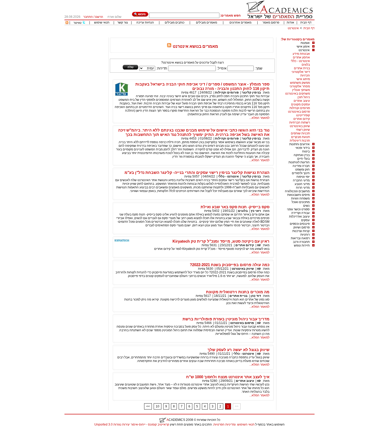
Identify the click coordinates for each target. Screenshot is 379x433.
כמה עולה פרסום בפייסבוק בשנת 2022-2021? (229, 264)
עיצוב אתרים (302, 101)
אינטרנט (293, 28)
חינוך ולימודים (301, 173)
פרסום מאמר (270, 22)
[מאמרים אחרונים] (66, 23)
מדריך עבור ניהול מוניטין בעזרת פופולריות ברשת (226, 319)
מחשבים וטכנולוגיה (297, 191)
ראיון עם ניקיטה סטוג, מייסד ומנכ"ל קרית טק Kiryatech (220, 241)
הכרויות (305, 75)
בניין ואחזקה (302, 155)
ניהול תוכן (304, 97)
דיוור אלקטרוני (301, 72)
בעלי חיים (303, 158)
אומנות (305, 43)
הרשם (99, 17)
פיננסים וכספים (300, 224)
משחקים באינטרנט (297, 93)
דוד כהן (256, 296)
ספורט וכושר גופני (298, 209)
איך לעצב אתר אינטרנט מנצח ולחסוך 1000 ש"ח (227, 377)
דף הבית (305, 22)
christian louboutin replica (20, 431)
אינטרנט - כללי (300, 61)
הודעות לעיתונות (299, 162)
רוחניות (305, 234)
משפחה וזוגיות (300, 198)
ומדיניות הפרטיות (224, 424)
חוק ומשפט (302, 169)
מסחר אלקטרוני (300, 86)
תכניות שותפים (300, 133)
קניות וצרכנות (301, 231)
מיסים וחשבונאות (298, 195)
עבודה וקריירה (300, 213)
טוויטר (77, 23)
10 (157, 406)
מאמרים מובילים (206, 22)
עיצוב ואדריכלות (299, 216)
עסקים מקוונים (300, 104)
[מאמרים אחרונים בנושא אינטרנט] (169, 46)
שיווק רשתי (303, 130)
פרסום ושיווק (301, 227)
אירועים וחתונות (299, 144)
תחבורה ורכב (301, 242)
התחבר (88, 17)
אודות (290, 22)
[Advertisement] (221, 35)
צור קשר (122, 22)
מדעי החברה (301, 180)
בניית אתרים (302, 68)
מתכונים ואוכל (301, 202)
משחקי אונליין (301, 90)
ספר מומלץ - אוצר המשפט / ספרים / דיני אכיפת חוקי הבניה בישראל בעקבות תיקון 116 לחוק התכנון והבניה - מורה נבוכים (202, 86)
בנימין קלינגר (251, 92)
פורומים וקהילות (300, 108)
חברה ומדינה (301, 166)
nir (259, 245)
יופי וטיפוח (303, 177)
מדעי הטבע (302, 184)
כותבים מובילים (174, 22)
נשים (306, 205)
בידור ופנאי (302, 148)
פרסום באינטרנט (299, 111)
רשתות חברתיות (299, 122)
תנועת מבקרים (300, 137)
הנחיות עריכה (145, 22)
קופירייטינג (303, 115)
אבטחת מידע (301, 54)
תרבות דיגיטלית (300, 140)
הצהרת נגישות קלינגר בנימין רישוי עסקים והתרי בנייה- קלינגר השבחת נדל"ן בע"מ (197, 172)
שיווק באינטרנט (300, 126)
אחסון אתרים (301, 57)
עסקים (305, 220)
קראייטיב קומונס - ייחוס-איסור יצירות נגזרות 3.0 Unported (131, 424)
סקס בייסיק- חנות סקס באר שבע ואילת (235, 207)
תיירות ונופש (302, 245)
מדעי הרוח (303, 187)
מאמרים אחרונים (240, 22)
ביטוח (306, 151)
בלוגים (306, 64)
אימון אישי (303, 46)
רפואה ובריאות (300, 238)
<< (148, 406)
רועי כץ (256, 211)
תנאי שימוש (101, 22)
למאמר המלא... (259, 118)
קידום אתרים (301, 119)
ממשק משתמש (300, 82)
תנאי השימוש (245, 424)
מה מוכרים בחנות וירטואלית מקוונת (237, 292)
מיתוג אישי (303, 79)
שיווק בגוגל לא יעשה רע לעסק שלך (238, 349)
